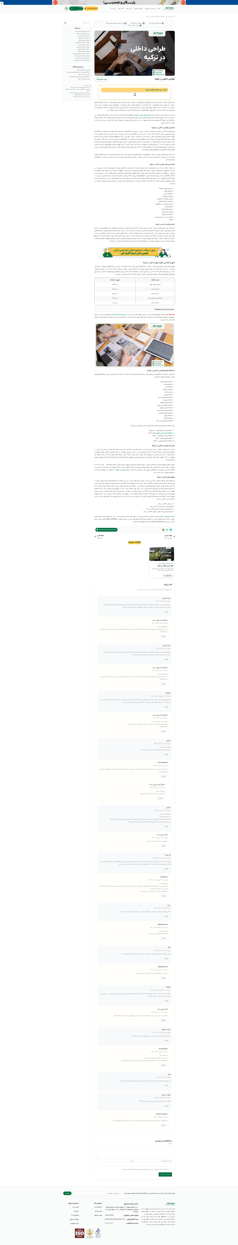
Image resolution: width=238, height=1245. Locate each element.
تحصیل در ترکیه (150, 8)
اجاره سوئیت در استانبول (84, 74)
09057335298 (109, 1215)
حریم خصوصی (74, 1223)
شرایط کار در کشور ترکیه (84, 38)
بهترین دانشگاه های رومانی (83, 70)
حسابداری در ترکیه (85, 95)
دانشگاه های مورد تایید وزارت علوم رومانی (80, 76)
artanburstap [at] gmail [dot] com (115, 1219)
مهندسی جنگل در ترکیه (165, 566)
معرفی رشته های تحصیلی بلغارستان (81, 53)
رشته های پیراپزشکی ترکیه (83, 87)
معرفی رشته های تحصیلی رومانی (82, 60)
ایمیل (131, 1161)
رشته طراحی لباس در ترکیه (143, 115)
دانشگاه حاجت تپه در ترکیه (165, 433)
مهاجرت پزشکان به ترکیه (84, 79)
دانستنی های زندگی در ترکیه (83, 33)
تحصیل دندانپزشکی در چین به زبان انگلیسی (79, 89)
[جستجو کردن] (65, 23)
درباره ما (113, 8)
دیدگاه (169, 1144)
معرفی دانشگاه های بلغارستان (82, 42)
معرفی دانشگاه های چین (84, 44)
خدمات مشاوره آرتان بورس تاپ (82, 31)
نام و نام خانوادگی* (166, 1161)
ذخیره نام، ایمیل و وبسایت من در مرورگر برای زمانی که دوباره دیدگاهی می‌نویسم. (145, 1169)
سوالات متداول (74, 1219)
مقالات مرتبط (134, 542)
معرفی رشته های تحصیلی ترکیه (113, 23)
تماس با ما (75, 1207)
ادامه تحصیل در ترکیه (166, 516)
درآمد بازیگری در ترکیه (122, 470)
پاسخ (166, 612)
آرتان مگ (128, 8)
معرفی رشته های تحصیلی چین (82, 58)
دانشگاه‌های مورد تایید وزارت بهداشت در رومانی (78, 72)
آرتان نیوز (121, 8)
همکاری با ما (75, 1215)
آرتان (158, 8)
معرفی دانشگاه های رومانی (83, 47)
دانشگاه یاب (98, 1207)
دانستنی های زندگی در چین (83, 36)
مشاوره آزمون (138, 8)
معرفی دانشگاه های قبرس (83, 49)
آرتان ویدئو (98, 1211)
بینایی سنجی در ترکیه (84, 96)
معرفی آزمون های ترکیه (84, 40)
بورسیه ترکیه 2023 (118, 315)
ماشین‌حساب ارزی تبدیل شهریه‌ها (164, 309)
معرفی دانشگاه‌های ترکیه (84, 51)
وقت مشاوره (98, 1215)
